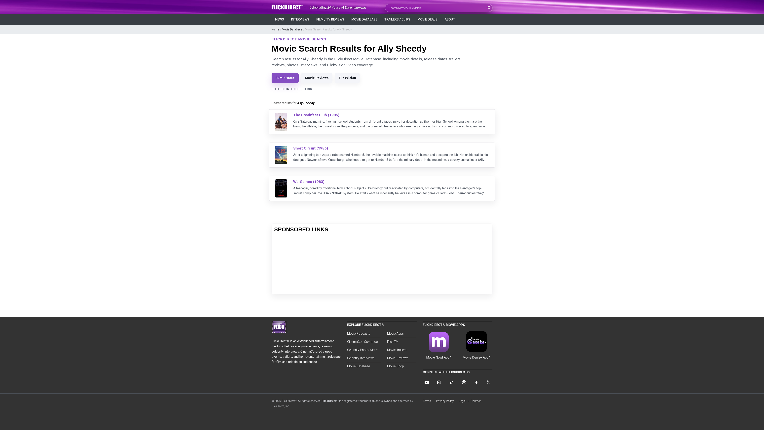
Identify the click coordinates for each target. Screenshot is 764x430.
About (450, 19)
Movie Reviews (316, 78)
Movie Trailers (396, 350)
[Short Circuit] (281, 148)
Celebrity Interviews (360, 358)
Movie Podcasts (358, 333)
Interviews (300, 19)
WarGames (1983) (309, 181)
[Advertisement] (382, 263)
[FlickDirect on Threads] (464, 382)
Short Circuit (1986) (310, 148)
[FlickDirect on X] (488, 382)
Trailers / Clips (397, 19)
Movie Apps (395, 333)
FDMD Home (285, 78)
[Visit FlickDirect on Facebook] (476, 382)
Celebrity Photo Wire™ (362, 350)
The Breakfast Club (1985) (316, 115)
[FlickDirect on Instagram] (439, 382)
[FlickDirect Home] (287, 7)
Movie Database (364, 19)
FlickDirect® (330, 401)
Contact (476, 401)
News (279, 19)
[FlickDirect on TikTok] (451, 382)
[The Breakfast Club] (281, 115)
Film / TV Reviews (330, 19)
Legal (462, 401)
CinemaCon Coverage (362, 342)
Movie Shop (395, 366)
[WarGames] (281, 182)
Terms (427, 401)
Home (275, 29)
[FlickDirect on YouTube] (427, 382)
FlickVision (347, 78)
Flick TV (392, 342)
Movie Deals (427, 19)
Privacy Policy (445, 401)
